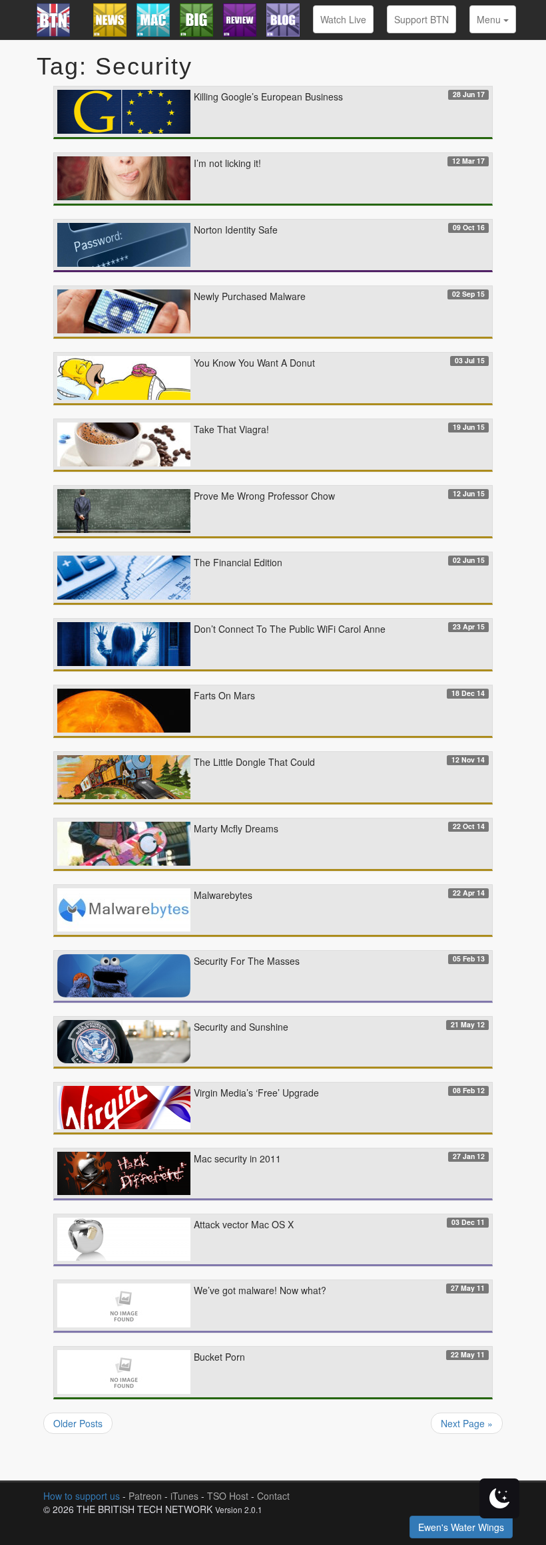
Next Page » (467, 1423)
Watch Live (343, 19)
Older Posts (78, 1423)
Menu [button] (490, 19)
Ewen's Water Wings (461, 1527)
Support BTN (421, 19)
